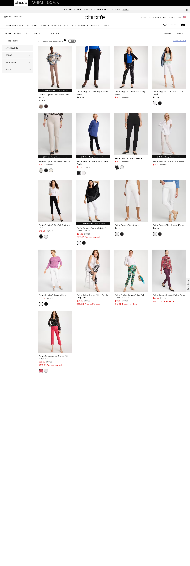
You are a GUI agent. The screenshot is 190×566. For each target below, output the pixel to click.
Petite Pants (33, 34)
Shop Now (116, 10)
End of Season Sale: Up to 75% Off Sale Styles (84, 9)
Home (8, 34)
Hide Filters (12, 41)
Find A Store (179, 40)
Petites (18, 34)
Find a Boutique (174, 17)
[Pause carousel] (187, 10)
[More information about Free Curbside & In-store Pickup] (64, 40)
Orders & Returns (159, 17)
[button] (183, 25)
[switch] (72, 41)
